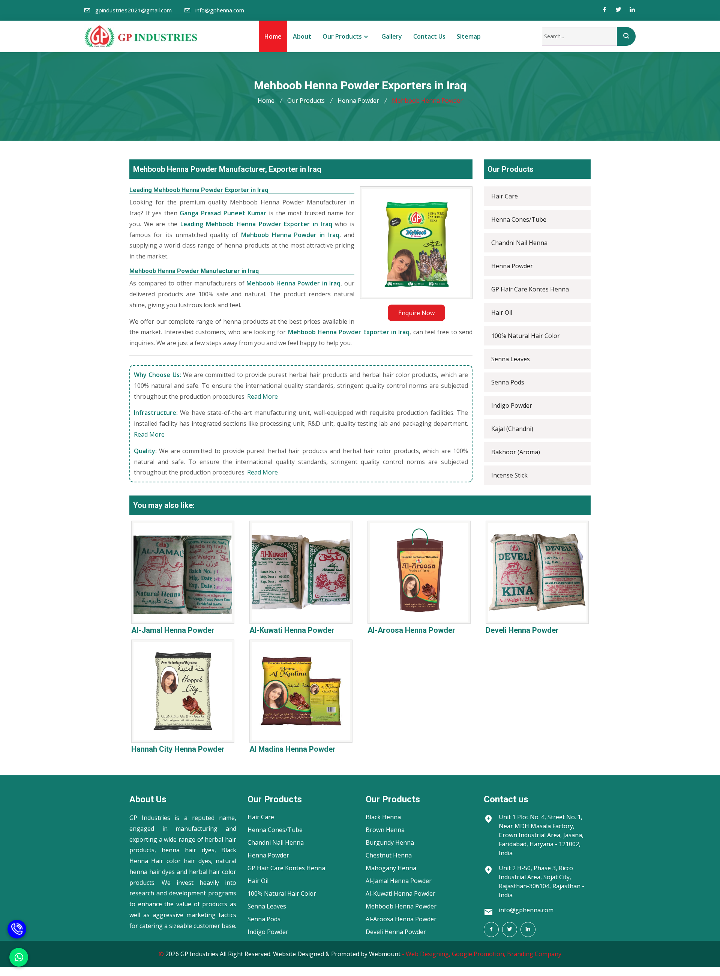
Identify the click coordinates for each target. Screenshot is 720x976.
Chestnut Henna (389, 855)
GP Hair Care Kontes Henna (530, 289)
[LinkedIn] (528, 929)
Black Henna (383, 817)
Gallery (391, 36)
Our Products (342, 36)
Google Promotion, (479, 954)
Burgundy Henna (390, 842)
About (302, 36)
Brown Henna (385, 830)
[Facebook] (604, 10)
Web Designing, (428, 954)
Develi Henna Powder (522, 630)
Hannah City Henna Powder (178, 749)
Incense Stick (509, 475)
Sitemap (469, 36)
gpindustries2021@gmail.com (133, 10)
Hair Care (504, 196)
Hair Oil (501, 312)
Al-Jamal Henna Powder (172, 630)
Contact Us (429, 36)
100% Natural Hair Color (525, 336)
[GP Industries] (140, 36)
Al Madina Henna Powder (292, 749)
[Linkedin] (632, 10)
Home (273, 36)
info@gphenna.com (219, 10)
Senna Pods (507, 382)
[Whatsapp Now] (18, 957)
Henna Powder (358, 100)
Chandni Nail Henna (519, 243)
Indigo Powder (511, 405)
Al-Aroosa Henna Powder (411, 630)
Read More (262, 396)
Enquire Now (416, 313)
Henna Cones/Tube (518, 219)
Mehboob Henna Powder (401, 906)
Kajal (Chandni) (512, 429)
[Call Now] (17, 925)
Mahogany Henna (391, 868)
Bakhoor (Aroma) (515, 452)
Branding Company (534, 954)
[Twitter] (618, 10)
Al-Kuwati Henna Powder (291, 630)
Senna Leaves (510, 359)
